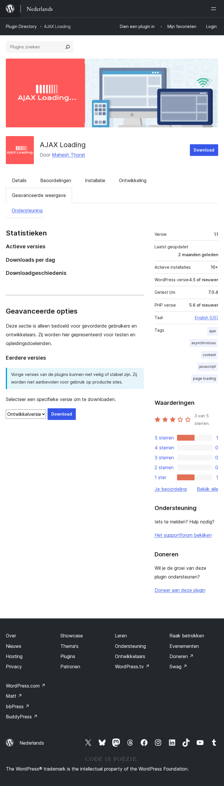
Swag (178, 666)
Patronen (70, 666)
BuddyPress (22, 717)
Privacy (14, 666)
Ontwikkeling (132, 180)
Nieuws (13, 646)
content (209, 355)
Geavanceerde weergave (39, 195)
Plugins (67, 656)
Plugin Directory (21, 26)
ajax (212, 331)
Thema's (69, 646)
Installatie (95, 180)
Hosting (14, 656)
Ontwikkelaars (130, 656)
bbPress (17, 706)
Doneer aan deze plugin (180, 590)
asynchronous (203, 343)
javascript (207, 366)
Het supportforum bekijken (183, 535)
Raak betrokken (186, 636)
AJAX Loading (63, 144)
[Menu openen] (214, 8)
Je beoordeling (171, 489)
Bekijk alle (207, 489)
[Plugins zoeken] (68, 47)
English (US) (206, 317)
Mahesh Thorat (68, 155)
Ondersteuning (27, 210)
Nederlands (32, 743)
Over (11, 636)
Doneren (181, 656)
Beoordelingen (55, 180)
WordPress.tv (132, 666)
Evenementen (184, 646)
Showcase (71, 636)
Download (204, 149)
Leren (121, 636)
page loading (204, 378)
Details (19, 180)
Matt (14, 696)
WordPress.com (26, 686)
